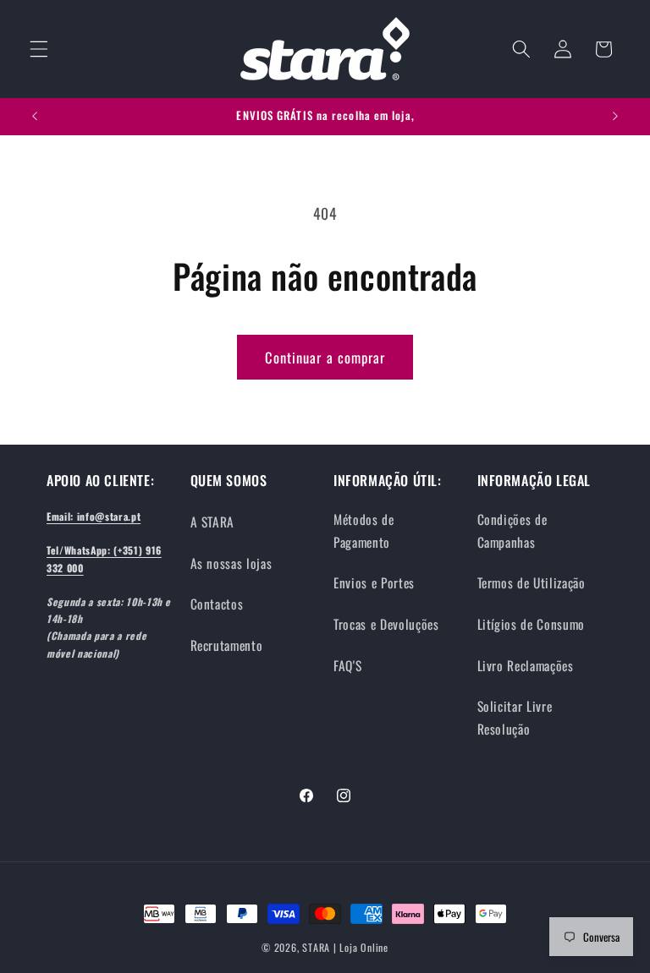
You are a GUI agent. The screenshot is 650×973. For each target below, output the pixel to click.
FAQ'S (347, 665)
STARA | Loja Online (345, 947)
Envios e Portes (374, 582)
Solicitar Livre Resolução (515, 717)
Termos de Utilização (531, 582)
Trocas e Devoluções (386, 624)
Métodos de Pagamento (363, 530)
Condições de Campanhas (512, 530)
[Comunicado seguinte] (615, 116)
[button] (39, 49)
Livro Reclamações (525, 665)
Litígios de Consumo (531, 624)
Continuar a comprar (325, 357)
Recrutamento (226, 645)
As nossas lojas (231, 563)
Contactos (217, 603)
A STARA (212, 521)
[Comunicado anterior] (34, 116)
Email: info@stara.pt (93, 516)
